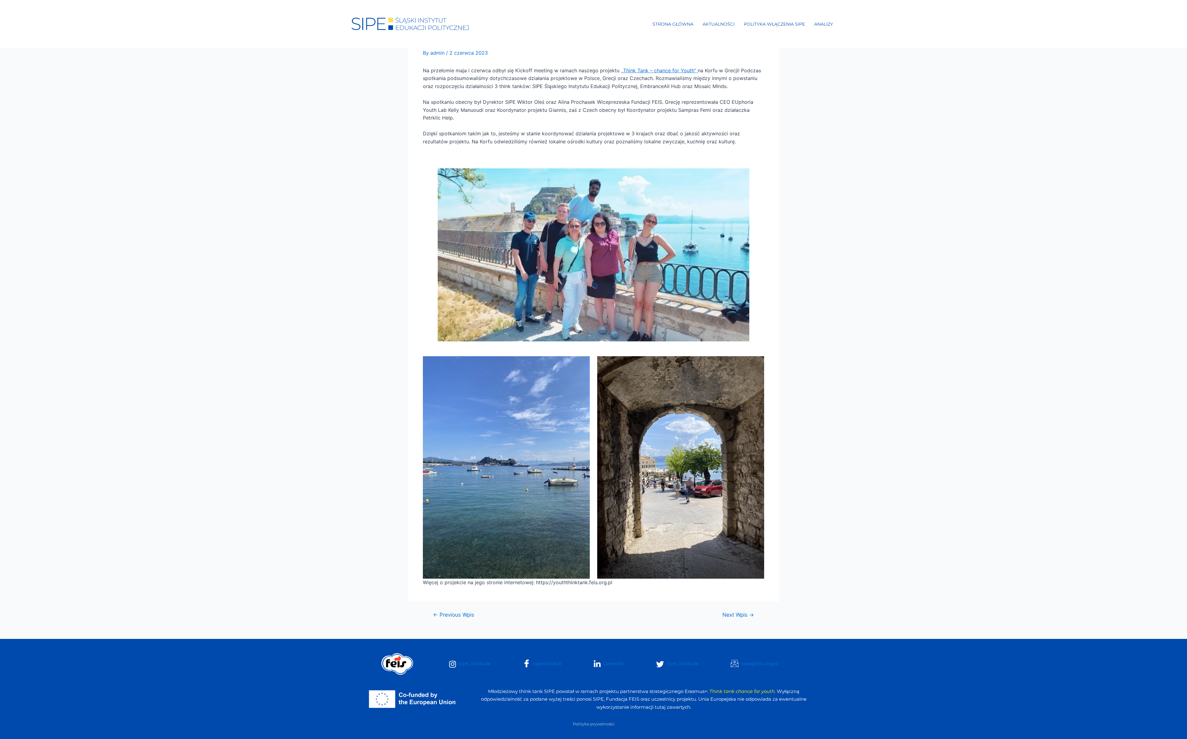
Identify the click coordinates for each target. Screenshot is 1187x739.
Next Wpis (738, 614)
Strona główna (673, 24)
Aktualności (718, 24)
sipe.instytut (546, 663)
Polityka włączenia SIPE (774, 24)
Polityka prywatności (594, 723)
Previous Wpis (453, 614)
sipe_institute (473, 663)
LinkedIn (613, 663)
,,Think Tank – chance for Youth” (659, 70)
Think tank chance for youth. (742, 691)
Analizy (823, 24)
